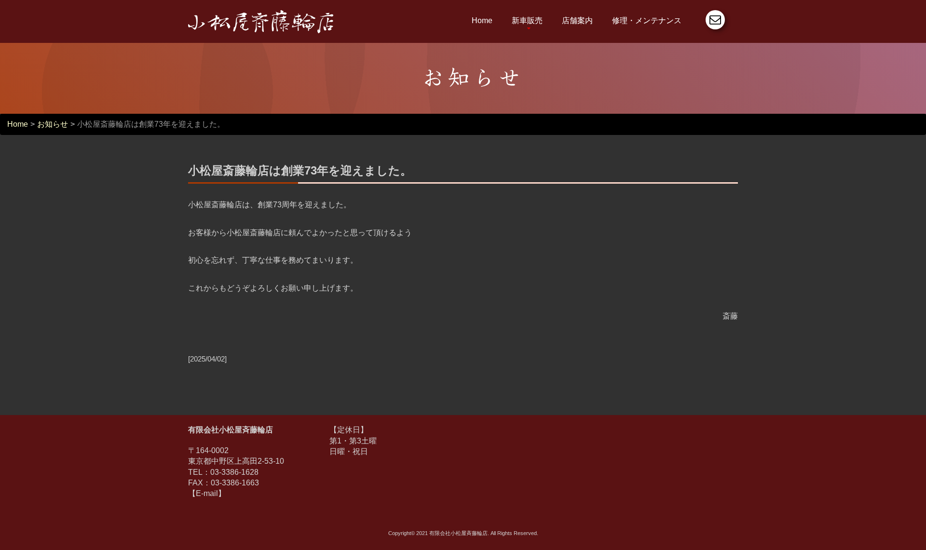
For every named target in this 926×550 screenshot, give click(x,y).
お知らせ (52, 124)
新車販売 (527, 20)
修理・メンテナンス (646, 20)
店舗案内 (577, 20)
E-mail (207, 493)
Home (482, 20)
